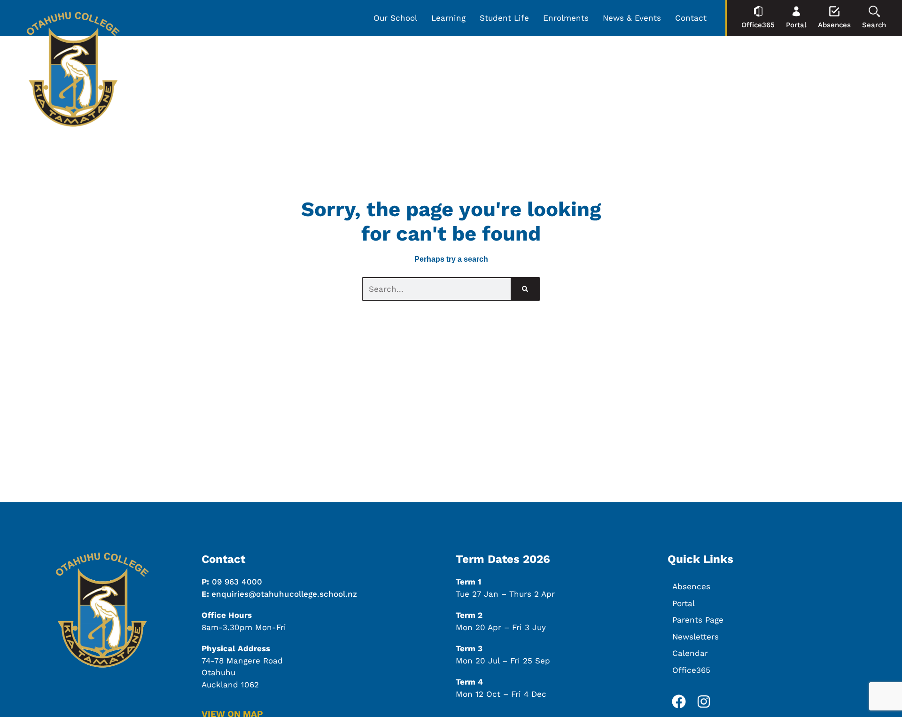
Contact (691, 18)
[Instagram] (703, 701)
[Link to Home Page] (73, 71)
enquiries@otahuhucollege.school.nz (284, 594)
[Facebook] (679, 701)
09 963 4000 (237, 581)
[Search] (525, 289)
